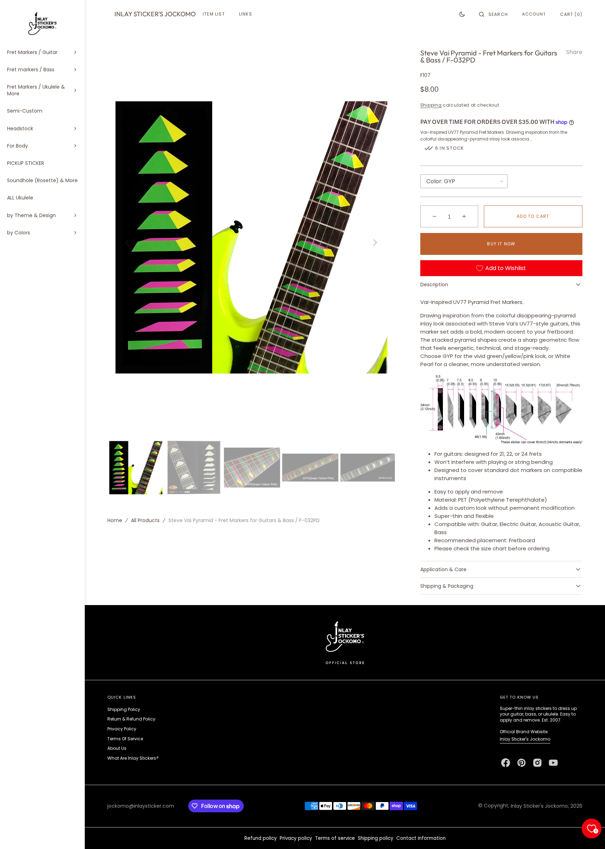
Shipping (431, 105)
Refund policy (260, 838)
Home (114, 520)
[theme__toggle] (462, 14)
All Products (145, 520)
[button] (493, 14)
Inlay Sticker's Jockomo (525, 739)
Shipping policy (375, 838)
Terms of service (335, 838)
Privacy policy (296, 838)
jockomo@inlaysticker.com (140, 806)
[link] (345, 642)
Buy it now (501, 244)
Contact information (421, 838)
